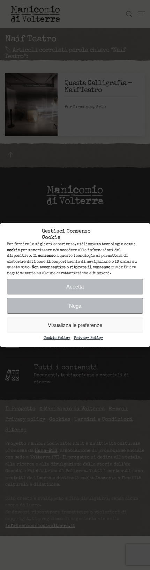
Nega (75, 306)
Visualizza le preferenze (75, 325)
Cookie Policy (57, 338)
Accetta (75, 287)
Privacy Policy (88, 338)
